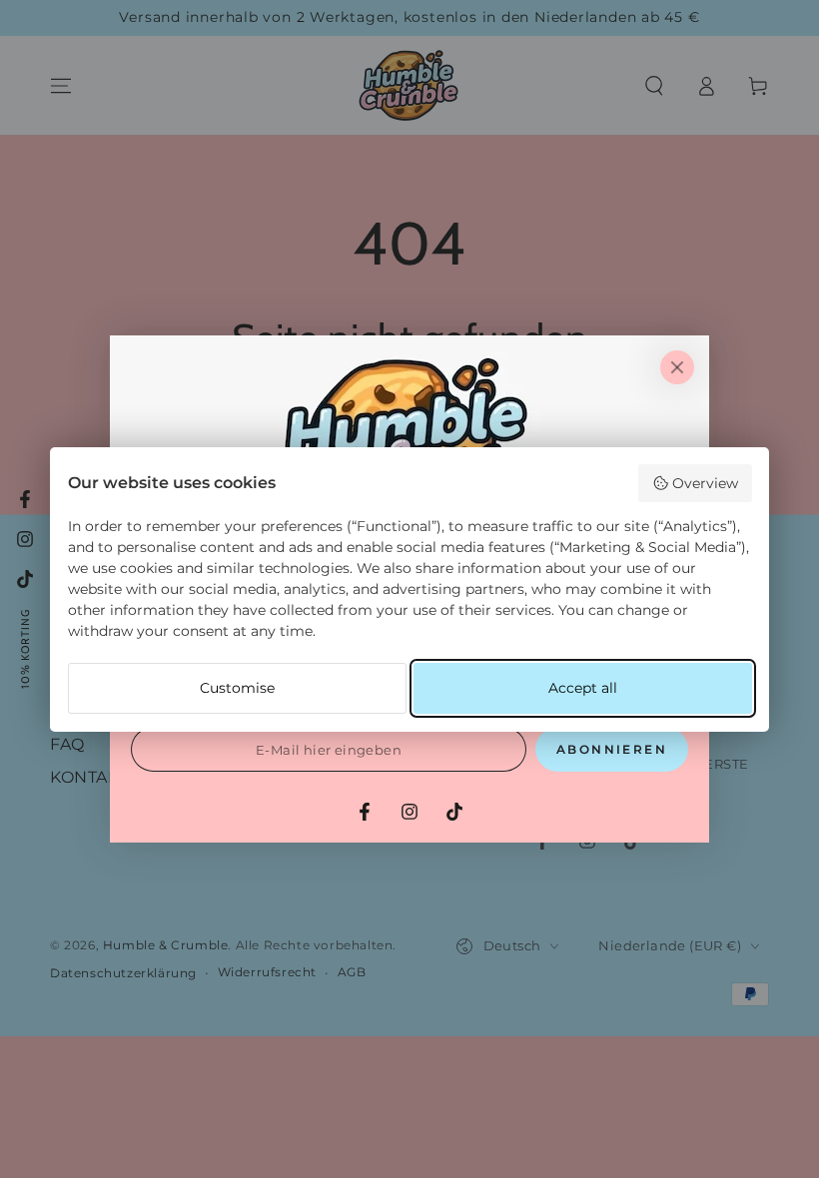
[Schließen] (677, 367)
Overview (705, 483)
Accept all (582, 688)
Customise (237, 688)
